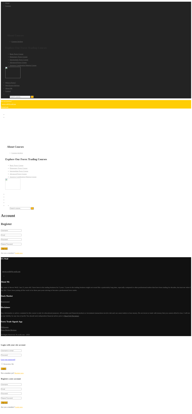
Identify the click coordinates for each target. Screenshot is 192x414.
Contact (8, 91)
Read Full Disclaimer (71, 316)
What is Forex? (10, 83)
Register (3, 107)
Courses (8, 6)
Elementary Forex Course (18, 57)
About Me (8, 88)
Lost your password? (8, 360)
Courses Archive (17, 41)
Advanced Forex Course (18, 62)
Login (6, 107)
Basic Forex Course (16, 54)
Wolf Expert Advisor (12, 85)
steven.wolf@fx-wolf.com (9, 104)
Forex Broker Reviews (8, 330)
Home (7, 3)
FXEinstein (5, 327)
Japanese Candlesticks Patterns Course (23, 65)
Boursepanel (5, 302)
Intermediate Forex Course (19, 60)
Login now (19, 253)
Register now (19, 373)
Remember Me (8, 364)
